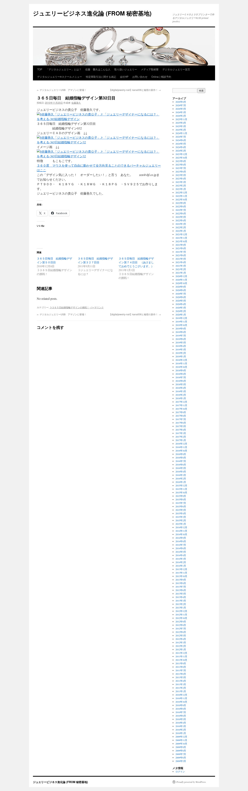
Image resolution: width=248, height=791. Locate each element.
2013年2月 (181, 604)
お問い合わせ (139, 76)
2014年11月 (181, 530)
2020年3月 (181, 307)
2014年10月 (181, 534)
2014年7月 (181, 544)
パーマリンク (97, 307)
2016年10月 (181, 450)
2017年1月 (181, 440)
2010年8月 (181, 708)
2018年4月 (181, 387)
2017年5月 (181, 426)
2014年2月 (181, 562)
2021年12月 (181, 234)
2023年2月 (181, 185)
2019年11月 (181, 321)
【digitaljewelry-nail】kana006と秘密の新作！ (135, 89)
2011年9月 (181, 663)
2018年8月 (181, 373)
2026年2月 (181, 115)
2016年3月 (181, 474)
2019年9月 (181, 328)
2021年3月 (181, 265)
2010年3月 (181, 726)
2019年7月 (181, 335)
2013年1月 (181, 607)
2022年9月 (181, 202)
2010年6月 (181, 715)
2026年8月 (181, 101)
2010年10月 (181, 701)
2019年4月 (181, 345)
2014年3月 (181, 558)
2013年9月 (181, 579)
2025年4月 (181, 122)
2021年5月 (181, 258)
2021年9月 (181, 244)
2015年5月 (181, 509)
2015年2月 (181, 520)
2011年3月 (181, 684)
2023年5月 (181, 175)
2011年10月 (181, 659)
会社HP (124, 76)
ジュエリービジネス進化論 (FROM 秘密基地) (92, 13)
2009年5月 (181, 761)
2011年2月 (181, 687)
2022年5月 (181, 216)
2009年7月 (181, 754)
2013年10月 (181, 576)
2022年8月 (181, 206)
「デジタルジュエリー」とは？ (63, 69)
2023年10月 (181, 157)
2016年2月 (181, 478)
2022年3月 (181, 223)
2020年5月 (181, 300)
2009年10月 (181, 743)
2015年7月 (181, 502)
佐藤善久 (76, 102)
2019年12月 (181, 318)
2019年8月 (181, 331)
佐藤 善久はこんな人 (97, 69)
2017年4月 (181, 429)
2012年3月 (181, 642)
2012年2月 (181, 645)
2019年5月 (181, 342)
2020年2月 (181, 311)
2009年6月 (181, 757)
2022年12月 (181, 192)
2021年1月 (181, 272)
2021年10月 (181, 241)
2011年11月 (181, 656)
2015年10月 (181, 492)
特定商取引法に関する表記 (101, 76)
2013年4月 (181, 597)
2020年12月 (181, 276)
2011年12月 (181, 652)
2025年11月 (181, 119)
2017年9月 (181, 412)
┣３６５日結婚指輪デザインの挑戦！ (69, 307)
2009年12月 (181, 736)
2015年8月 (181, 499)
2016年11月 (181, 447)
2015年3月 (181, 516)
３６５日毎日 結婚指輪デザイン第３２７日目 (95, 260)
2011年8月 (181, 666)
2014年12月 (181, 527)
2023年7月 (181, 168)
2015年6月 (181, 506)
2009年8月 (181, 750)
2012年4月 (181, 638)
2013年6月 (181, 590)
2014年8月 (181, 541)
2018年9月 (181, 370)
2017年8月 (181, 415)
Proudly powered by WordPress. (191, 781)
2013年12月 (181, 569)
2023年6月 (181, 171)
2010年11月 (181, 698)
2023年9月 (181, 161)
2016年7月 (181, 461)
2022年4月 (181, 220)
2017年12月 (181, 401)
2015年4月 (181, 513)
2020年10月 (181, 283)
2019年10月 (181, 325)
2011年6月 (181, 673)
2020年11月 (181, 279)
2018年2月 (181, 394)
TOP (39, 69)
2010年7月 (181, 712)
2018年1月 (181, 398)
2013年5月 (181, 593)
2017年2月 (181, 436)
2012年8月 (181, 624)
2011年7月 (181, 670)
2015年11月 (181, 488)
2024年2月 (181, 150)
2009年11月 (181, 740)
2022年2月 (181, 227)
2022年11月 (181, 195)
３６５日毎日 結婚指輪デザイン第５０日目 (54, 260)
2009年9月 (181, 747)
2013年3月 (181, 600)
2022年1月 (181, 230)
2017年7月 (181, 419)
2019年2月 (181, 352)
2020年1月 (181, 314)
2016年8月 (181, 457)
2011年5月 (181, 677)
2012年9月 (181, 621)
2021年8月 (181, 248)
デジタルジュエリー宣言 (176, 69)
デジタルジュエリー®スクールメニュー (59, 76)
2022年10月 (181, 199)
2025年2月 (181, 129)
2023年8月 (181, 164)
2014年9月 (181, 537)
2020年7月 (181, 293)
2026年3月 (181, 112)
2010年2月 (181, 729)
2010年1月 (181, 733)
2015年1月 (181, 523)
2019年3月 (181, 349)
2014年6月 (181, 548)
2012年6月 (181, 631)
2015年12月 (181, 485)
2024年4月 (181, 147)
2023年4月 (181, 178)
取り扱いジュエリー (125, 69)
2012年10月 (181, 618)
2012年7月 (181, 628)
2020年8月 (181, 290)
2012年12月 (181, 611)
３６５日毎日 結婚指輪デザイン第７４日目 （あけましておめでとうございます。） (136, 262)
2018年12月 (181, 359)
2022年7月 (181, 209)
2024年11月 (181, 133)
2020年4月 (181, 304)
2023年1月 (181, 188)
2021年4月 (181, 262)
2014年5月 (181, 551)
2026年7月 (181, 105)
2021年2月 (181, 269)
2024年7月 (181, 136)
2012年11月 (181, 614)
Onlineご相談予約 (161, 76)
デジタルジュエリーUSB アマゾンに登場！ (61, 89)
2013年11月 (181, 572)
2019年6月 (181, 338)
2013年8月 (181, 583)
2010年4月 (181, 722)
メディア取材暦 (149, 69)
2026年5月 (181, 108)
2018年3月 (181, 391)
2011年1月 (181, 691)
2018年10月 (181, 366)
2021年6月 (181, 255)
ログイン (180, 771)
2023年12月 (181, 154)
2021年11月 (181, 237)
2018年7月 (181, 377)
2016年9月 (181, 454)
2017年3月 (181, 433)
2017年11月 (181, 405)
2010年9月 (181, 705)
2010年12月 (181, 694)
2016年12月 (181, 443)
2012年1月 (181, 649)
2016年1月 (181, 481)
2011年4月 (181, 680)
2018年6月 (181, 380)
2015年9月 (181, 495)
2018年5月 (181, 384)
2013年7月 (181, 586)
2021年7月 (181, 251)
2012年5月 (181, 635)
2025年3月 (181, 126)
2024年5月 (181, 143)
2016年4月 (181, 471)
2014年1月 (181, 565)
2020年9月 (181, 286)
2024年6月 (181, 140)
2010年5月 (181, 719)
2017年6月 (181, 422)
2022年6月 (181, 213)
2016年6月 (181, 464)
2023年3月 (181, 182)
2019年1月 (181, 356)
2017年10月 (181, 408)
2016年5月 (181, 468)
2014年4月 (181, 555)
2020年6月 (181, 297)
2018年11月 (181, 363)
